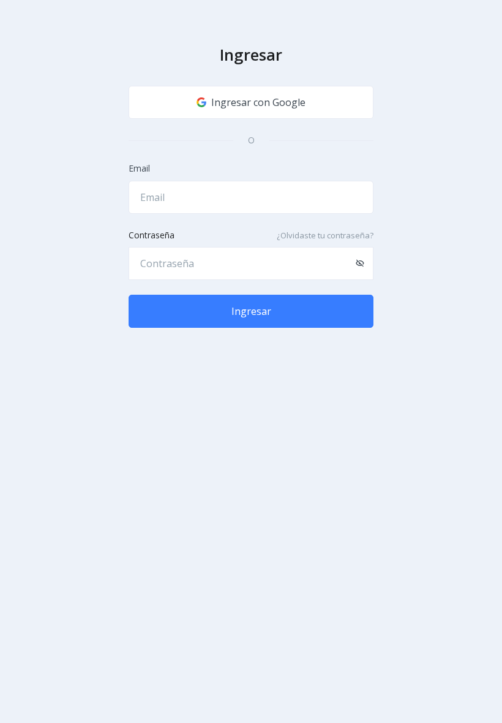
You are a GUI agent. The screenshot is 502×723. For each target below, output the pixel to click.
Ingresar (251, 311)
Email (139, 168)
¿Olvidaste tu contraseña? (325, 235)
